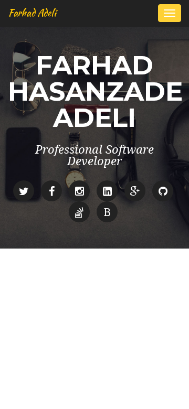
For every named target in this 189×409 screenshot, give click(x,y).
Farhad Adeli (32, 13)
